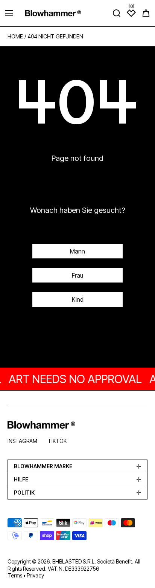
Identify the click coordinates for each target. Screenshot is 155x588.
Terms (15, 575)
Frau (77, 275)
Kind (78, 299)
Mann (77, 251)
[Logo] (53, 13)
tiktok (57, 441)
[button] (146, 13)
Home (15, 37)
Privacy (35, 575)
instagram (22, 441)
